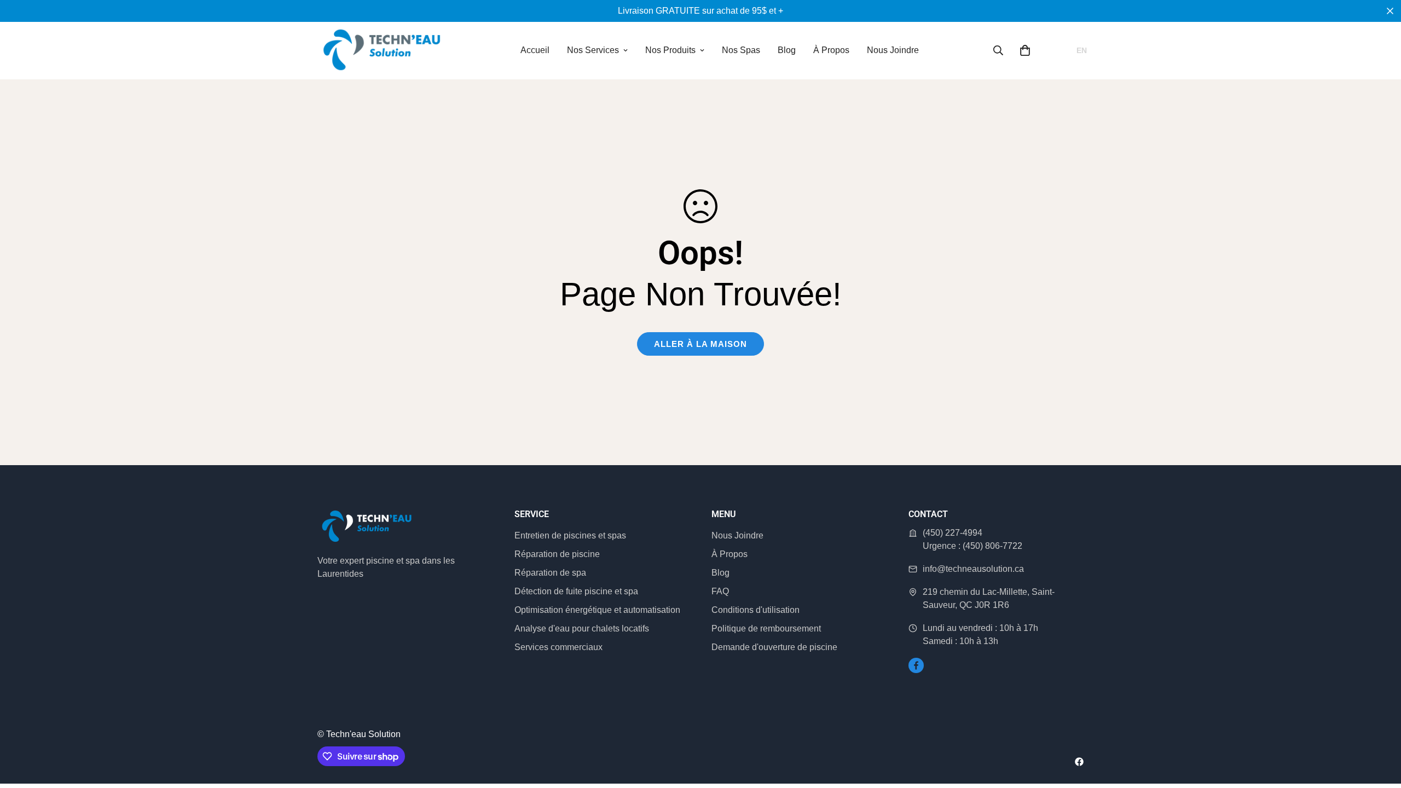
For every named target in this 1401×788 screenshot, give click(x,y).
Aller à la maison (700, 344)
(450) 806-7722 (992, 546)
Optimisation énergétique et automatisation (597, 610)
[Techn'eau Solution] (381, 50)
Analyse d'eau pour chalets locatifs (581, 628)
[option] (1081, 50)
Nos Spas (741, 50)
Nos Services (593, 50)
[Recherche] (998, 50)
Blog (787, 50)
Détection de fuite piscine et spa (576, 591)
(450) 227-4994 (952, 532)
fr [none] (1060, 50)
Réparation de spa (550, 572)
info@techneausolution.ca (973, 568)
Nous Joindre (893, 50)
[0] (1025, 50)
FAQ (720, 591)
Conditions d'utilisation (755, 610)
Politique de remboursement (766, 628)
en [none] (1081, 50)
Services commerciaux (558, 647)
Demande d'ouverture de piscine (774, 647)
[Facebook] (916, 665)
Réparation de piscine (557, 554)
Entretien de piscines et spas (570, 535)
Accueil (534, 50)
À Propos (831, 50)
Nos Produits (670, 50)
